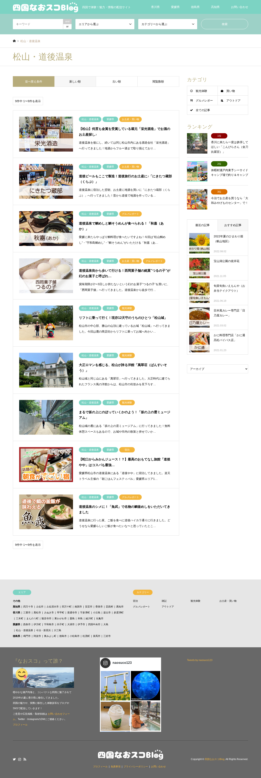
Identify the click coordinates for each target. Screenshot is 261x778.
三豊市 (27, 612)
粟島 (72, 618)
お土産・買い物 (228, 600)
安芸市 (88, 606)
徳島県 (195, 7)
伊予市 (81, 624)
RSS (24, 759)
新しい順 (75, 81)
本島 (80, 618)
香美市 (99, 606)
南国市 (78, 606)
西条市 (27, 624)
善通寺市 (72, 612)
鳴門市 (27, 636)
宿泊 (135, 600)
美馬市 (96, 636)
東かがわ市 (60, 618)
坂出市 (107, 612)
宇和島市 (49, 624)
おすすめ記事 (232, 225)
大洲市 (71, 624)
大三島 (57, 630)
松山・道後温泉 (24, 630)
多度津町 (119, 612)
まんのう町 (32, 618)
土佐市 (39, 606)
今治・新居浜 (43, 630)
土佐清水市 (52, 606)
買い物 (230, 91)
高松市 (37, 612)
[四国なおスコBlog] (130, 757)
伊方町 (37, 624)
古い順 (116, 81)
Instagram (19, 759)
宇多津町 (85, 612)
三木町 (19, 618)
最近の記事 (202, 225)
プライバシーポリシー (136, 766)
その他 (16, 600)
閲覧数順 (158, 81)
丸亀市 (99, 618)
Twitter (14, 759)
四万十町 (67, 606)
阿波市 (37, 636)
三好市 (107, 636)
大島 (105, 624)
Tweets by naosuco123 (199, 660)
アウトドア (233, 100)
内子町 (60, 624)
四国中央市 (94, 624)
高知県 (215, 7)
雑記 (164, 600)
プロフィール (20, 724)
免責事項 (116, 766)
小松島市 (75, 636)
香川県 (155, 7)
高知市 (120, 606)
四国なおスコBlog (215, 759)
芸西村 (109, 606)
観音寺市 (46, 618)
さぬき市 (49, 612)
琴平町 (60, 612)
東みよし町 (50, 636)
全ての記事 (203, 110)
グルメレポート (141, 606)
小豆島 (96, 612)
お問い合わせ (239, 7)
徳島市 (63, 636)
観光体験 (201, 91)
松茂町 (86, 636)
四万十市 (28, 606)
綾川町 (89, 618)
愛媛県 (175, 7)
